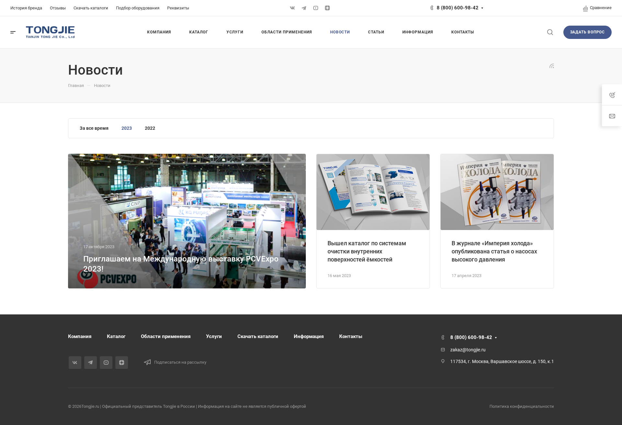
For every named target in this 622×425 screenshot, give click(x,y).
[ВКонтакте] (292, 8)
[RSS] (551, 65)
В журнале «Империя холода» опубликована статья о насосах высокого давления (494, 251)
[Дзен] (327, 8)
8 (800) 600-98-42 (457, 8)
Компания (79, 336)
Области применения (165, 336)
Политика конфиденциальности (522, 406)
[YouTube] (315, 8)
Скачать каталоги (257, 336)
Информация (309, 336)
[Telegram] (304, 8)
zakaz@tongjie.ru (468, 349)
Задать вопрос (587, 32)
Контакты (350, 336)
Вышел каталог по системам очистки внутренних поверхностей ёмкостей (367, 251)
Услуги (214, 336)
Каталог (116, 336)
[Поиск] (550, 32)
